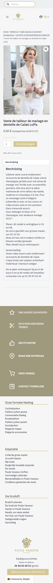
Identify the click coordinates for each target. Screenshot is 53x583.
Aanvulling (10, 522)
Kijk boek (10, 461)
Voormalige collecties (16, 475)
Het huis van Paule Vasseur (19, 515)
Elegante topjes (13, 428)
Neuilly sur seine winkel (17, 512)
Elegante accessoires (16, 432)
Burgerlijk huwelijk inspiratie (19, 465)
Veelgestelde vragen (15, 519)
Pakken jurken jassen (16, 411)
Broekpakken (12, 418)
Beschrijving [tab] (12, 162)
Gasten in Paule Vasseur (17, 509)
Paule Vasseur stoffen (16, 472)
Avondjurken (11, 425)
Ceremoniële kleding (15, 415)
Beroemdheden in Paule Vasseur (22, 478)
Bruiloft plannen (13, 502)
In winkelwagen (25, 144)
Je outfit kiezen (13, 458)
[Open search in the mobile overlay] (19, 4)
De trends (10, 468)
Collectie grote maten (16, 455)
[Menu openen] (7, 17)
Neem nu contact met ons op (28, 572)
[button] (45, 49)
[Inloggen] (41, 17)
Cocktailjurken (12, 408)
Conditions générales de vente (20, 482)
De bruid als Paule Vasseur (19, 505)
